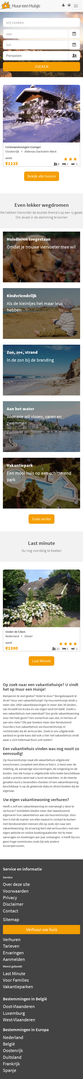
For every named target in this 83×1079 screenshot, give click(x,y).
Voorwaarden (16, 891)
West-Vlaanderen (19, 1020)
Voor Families (16, 980)
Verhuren (11, 939)
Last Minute (41, 660)
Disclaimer (13, 904)
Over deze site (16, 884)
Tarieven (11, 946)
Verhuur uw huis (41, 929)
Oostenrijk (13, 1050)
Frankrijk (11, 1064)
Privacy (10, 898)
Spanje (9, 1070)
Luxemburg (14, 1013)
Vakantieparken (18, 987)
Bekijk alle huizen (41, 176)
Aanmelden (14, 959)
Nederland (13, 1037)
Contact (10, 911)
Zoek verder (41, 518)
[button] (63, 5)
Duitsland (12, 1057)
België (9, 1044)
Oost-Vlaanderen (19, 1006)
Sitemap (11, 919)
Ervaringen (13, 953)
